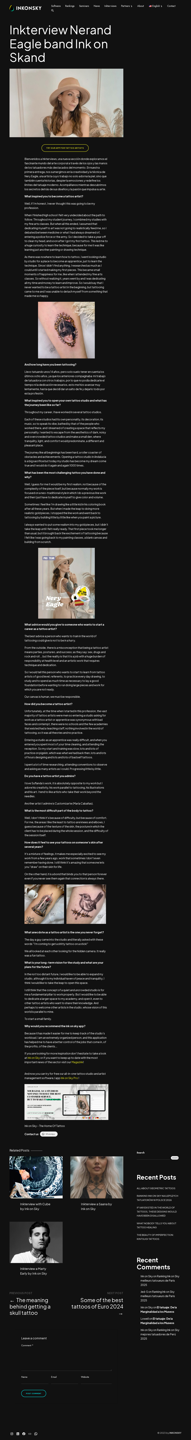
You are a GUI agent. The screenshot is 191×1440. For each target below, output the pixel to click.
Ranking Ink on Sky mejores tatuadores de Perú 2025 (160, 1334)
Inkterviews (110, 6)
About (140, 6)
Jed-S (144, 1291)
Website (85, 1377)
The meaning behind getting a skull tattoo (30, 1306)
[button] (52, 10)
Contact (171, 6)
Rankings (70, 6)
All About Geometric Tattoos (156, 1188)
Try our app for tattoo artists (65, 148)
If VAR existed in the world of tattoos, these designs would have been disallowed (157, 1211)
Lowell (145, 1318)
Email (54, 1377)
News (97, 6)
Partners (125, 6)
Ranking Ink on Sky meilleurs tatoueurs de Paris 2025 (160, 1280)
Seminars (84, 6)
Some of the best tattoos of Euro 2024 (97, 1306)
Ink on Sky (33, 1057)
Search (141, 1152)
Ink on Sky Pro (69, 1078)
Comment (27, 1345)
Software (56, 6)
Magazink (77, 1062)
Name (24, 1377)
